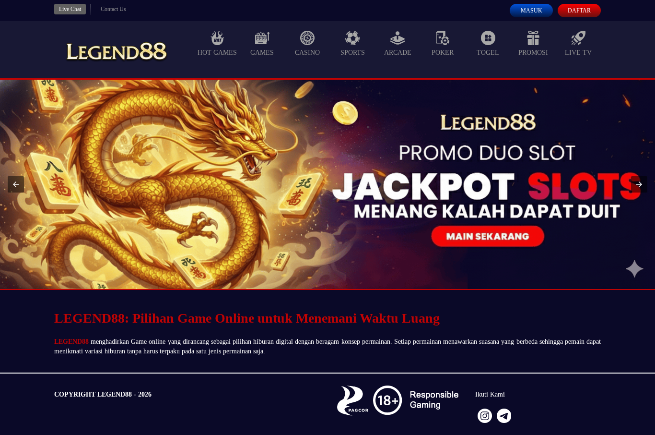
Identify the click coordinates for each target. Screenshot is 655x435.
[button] (16, 184)
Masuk (531, 10)
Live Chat (70, 9)
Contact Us (113, 9)
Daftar (579, 10)
